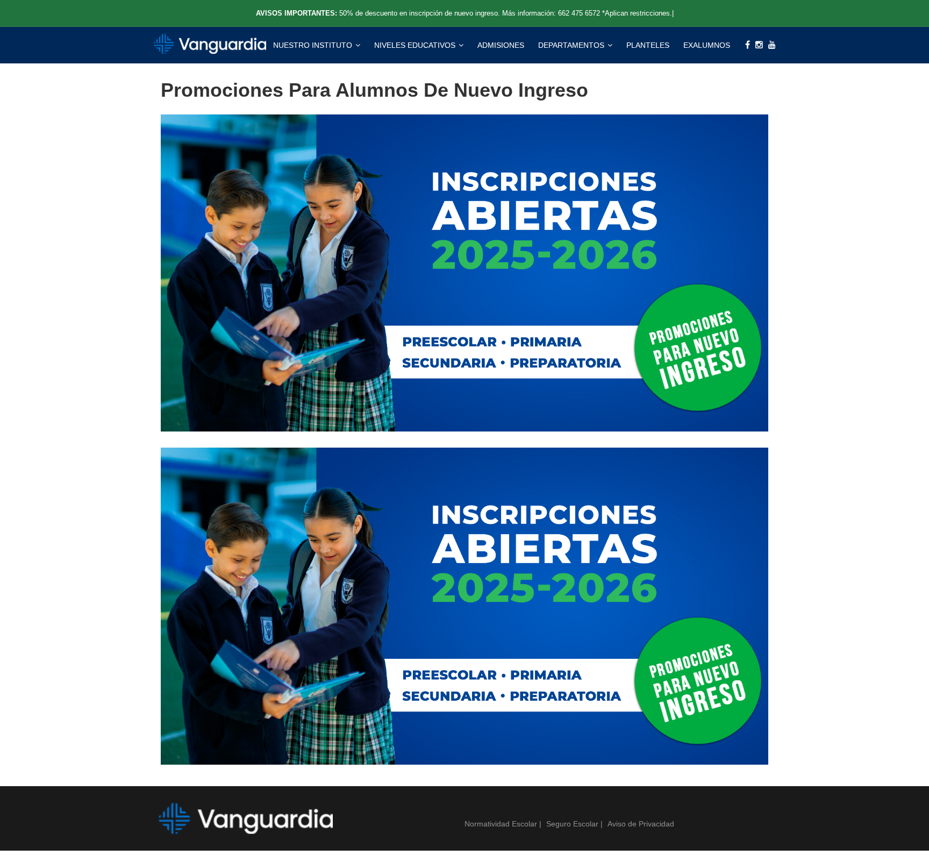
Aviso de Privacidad (641, 823)
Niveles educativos (416, 45)
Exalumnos (706, 45)
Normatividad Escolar (501, 823)
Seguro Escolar (573, 823)
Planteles (647, 45)
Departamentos (572, 45)
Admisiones (500, 45)
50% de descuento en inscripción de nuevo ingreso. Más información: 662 (505, 13)
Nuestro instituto (313, 45)
